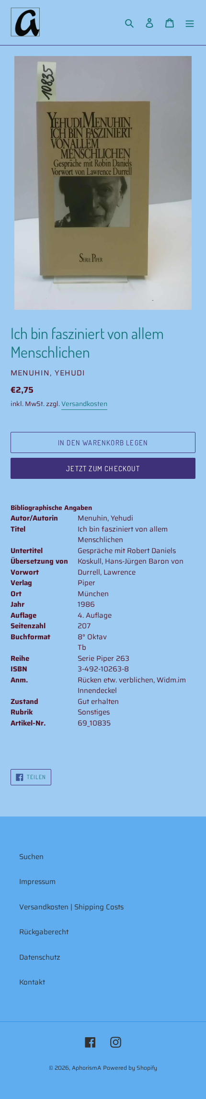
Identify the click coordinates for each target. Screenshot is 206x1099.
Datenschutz (39, 957)
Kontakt (32, 982)
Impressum (37, 881)
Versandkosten (84, 403)
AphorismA (86, 1067)
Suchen (31, 856)
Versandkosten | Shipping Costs (71, 907)
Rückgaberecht (44, 932)
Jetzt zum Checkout (103, 468)
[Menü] (190, 22)
